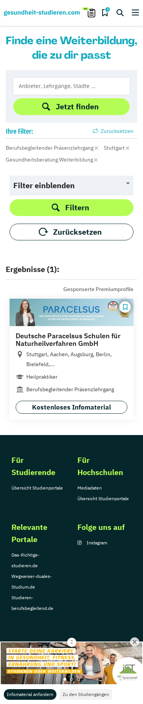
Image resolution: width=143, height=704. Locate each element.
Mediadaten (89, 488)
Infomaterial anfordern (30, 694)
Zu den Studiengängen (86, 694)
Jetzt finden (77, 106)
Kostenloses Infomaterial (71, 407)
